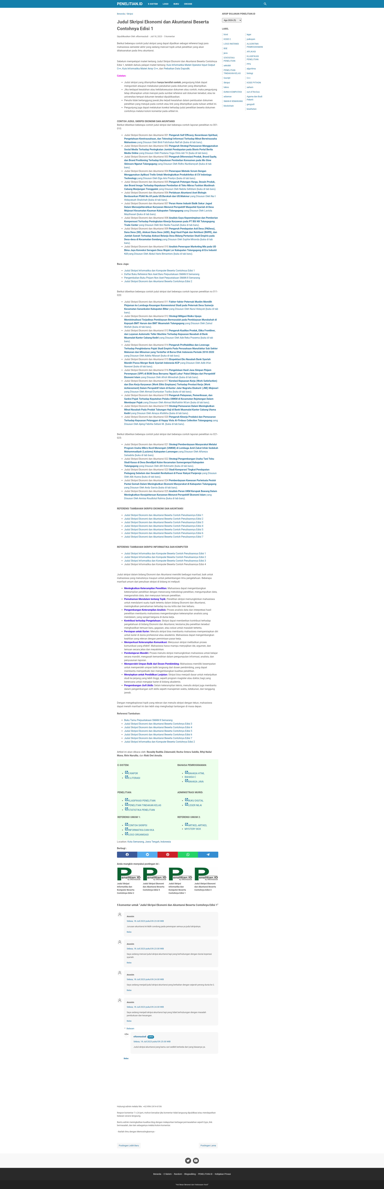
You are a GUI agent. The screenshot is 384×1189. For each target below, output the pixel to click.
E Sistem (168, 1174)
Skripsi (227, 82)
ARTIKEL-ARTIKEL (196, 825)
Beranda (157, 1174)
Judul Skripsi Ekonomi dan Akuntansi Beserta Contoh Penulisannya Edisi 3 (163, 522)
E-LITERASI (132, 778)
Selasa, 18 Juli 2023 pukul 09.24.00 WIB (145, 979)
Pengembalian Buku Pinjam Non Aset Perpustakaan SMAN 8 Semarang (162, 277)
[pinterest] (168, 855)
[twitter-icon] (188, 1161)
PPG (249, 64)
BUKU (176, 4)
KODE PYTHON (254, 82)
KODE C (227, 39)
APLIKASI (251, 51)
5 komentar (169, 36)
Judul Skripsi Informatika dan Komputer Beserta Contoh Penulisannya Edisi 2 (165, 557)
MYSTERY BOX (193, 829)
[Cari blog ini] (265, 4)
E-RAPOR (131, 773)
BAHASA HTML (195, 773)
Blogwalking (190, 1174)
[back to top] (378, 1182)
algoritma (251, 68)
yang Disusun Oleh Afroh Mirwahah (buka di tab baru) (169, 374)
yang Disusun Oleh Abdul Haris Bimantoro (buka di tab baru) (170, 250)
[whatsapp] (188, 855)
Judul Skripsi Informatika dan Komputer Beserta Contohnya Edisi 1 (159, 270)
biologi (250, 73)
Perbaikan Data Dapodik (177, 68)
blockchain (229, 106)
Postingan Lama (208, 1145)
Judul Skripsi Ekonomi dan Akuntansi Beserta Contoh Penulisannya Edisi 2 (163, 518)
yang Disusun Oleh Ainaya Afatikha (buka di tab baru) (170, 410)
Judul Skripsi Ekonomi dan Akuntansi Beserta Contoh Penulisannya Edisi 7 (163, 536)
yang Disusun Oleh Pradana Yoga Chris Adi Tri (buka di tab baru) (171, 149)
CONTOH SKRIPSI (136, 825)
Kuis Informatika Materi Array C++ (140, 68)
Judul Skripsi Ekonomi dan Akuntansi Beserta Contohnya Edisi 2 (158, 281)
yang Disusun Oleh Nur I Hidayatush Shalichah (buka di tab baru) (170, 196)
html (226, 34)
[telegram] (208, 855)
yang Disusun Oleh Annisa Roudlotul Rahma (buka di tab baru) (170, 495)
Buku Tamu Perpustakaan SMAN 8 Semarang (148, 720)
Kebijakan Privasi (223, 1174)
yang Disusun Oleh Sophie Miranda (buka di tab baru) (170, 235)
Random (178, 1174)
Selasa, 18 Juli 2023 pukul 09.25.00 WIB (152, 1041)
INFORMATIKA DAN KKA (139, 830)
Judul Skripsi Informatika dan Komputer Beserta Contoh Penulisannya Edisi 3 (165, 560)
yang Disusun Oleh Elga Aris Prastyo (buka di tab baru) (168, 175)
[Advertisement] (244, 160)
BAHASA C (190, 777)
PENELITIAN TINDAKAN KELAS (143, 805)
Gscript (227, 78)
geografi (251, 104)
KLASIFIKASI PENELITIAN (140, 800)
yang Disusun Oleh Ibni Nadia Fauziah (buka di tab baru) (171, 221)
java (226, 53)
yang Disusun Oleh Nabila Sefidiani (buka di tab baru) (170, 185)
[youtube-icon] (196, 1161)
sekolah (227, 65)
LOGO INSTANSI (231, 44)
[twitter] (147, 855)
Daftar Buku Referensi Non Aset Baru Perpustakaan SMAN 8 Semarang (161, 274)
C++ (248, 78)
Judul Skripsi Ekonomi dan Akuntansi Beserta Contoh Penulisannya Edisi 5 (163, 529)
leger (249, 34)
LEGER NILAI (193, 805)
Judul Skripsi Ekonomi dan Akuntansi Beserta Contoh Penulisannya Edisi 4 (163, 526)
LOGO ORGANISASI (137, 834)
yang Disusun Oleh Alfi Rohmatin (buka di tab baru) (169, 462)
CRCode (188, 4)
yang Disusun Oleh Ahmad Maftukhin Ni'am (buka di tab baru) (168, 399)
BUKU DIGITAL (194, 800)
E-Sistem (153, 4)
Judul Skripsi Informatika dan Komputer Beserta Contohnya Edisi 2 (159, 741)
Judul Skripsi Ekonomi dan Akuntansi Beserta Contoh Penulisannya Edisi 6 (163, 533)
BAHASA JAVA (194, 781)
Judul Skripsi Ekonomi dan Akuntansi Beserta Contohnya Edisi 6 (158, 734)
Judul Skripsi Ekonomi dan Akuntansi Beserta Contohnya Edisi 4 (158, 727)
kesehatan (251, 109)
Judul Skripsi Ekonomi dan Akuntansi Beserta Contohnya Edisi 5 (158, 731)
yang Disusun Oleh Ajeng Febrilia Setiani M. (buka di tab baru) (171, 420)
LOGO (165, 4)
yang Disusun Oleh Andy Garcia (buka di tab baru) (170, 484)
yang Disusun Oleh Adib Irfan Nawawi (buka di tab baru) (167, 363)
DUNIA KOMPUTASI (233, 92)
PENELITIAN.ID (129, 4)
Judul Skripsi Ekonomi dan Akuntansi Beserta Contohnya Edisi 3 (158, 723)
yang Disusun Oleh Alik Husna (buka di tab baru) (170, 473)
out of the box (253, 92)
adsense (227, 96)
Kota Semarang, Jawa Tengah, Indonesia (149, 841)
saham (250, 87)
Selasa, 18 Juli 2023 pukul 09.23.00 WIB (145, 921)
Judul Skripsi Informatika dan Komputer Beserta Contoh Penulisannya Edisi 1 (165, 553)
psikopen (251, 39)
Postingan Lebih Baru (129, 1145)
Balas (129, 932)
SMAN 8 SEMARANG (233, 101)
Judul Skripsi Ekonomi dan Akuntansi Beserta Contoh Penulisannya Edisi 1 (163, 515)
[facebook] (127, 855)
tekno (226, 87)
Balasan (130, 1028)
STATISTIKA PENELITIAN (140, 810)
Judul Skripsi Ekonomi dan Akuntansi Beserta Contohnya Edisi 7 (158, 738)
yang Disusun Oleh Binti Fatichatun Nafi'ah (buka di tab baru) (171, 139)
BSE (225, 48)
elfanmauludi (140, 1036)
